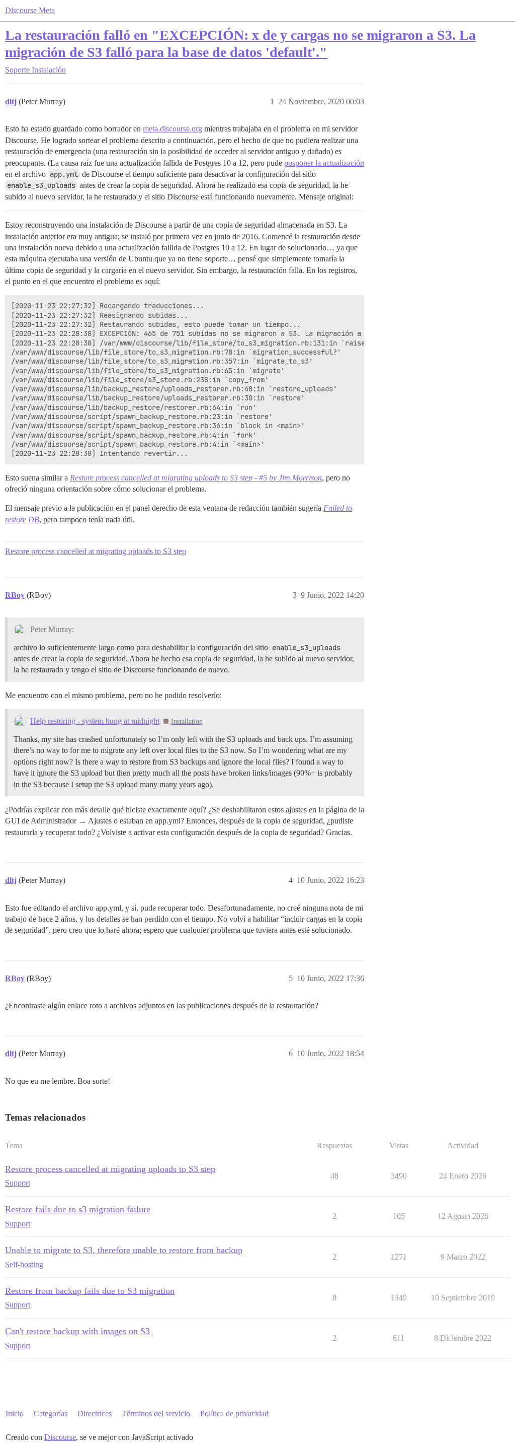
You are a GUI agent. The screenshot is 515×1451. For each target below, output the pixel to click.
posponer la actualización (324, 163)
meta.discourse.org (172, 128)
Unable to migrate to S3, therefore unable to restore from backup (123, 1250)
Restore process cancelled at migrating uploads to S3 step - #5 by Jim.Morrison (196, 477)
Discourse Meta (30, 10)
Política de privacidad (234, 1413)
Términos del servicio (156, 1413)
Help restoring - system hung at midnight (94, 721)
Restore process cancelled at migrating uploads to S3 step (95, 551)
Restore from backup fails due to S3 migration (90, 1291)
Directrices (94, 1413)
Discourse (60, 1437)
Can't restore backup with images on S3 (77, 1331)
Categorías (50, 1413)
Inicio (15, 1413)
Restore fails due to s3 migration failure (77, 1209)
